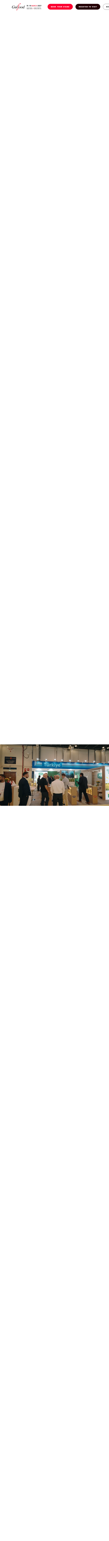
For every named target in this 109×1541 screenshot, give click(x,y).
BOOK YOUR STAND (60, 6)
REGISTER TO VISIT (88, 6)
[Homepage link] (26, 6)
